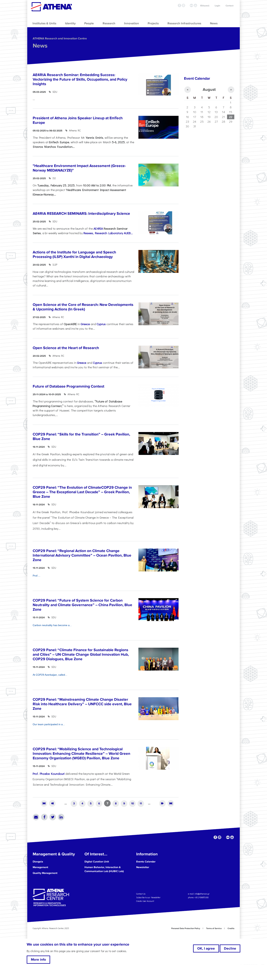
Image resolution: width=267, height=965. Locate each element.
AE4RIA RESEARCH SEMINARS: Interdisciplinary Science (81, 213)
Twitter (52, 817)
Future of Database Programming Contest (68, 386)
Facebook (44, 817)
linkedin (183, 5)
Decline (230, 948)
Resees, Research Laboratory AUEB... (108, 233)
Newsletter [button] (142, 867)
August (209, 89)
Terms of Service (214, 928)
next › (162, 803)
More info (38, 960)
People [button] (89, 23)
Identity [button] (70, 23)
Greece (85, 324)
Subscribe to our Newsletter (148, 897)
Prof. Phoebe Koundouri (49, 773)
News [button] (214, 23)
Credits (231, 928)
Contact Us (140, 893)
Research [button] (109, 23)
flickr (191, 5)
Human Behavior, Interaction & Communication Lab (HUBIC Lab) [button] (104, 869)
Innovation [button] (131, 23)
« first (44, 803)
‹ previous (52, 803)
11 (141, 803)
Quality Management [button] (45, 873)
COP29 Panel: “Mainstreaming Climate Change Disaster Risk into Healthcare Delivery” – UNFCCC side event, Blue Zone (82, 704)
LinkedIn (61, 817)
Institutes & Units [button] (44, 23)
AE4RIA (98, 228)
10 (132, 803)
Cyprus (101, 324)
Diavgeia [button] (38, 861)
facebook (179, 5)
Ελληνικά (204, 5)
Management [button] (40, 867)
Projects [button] (153, 23)
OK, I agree (206, 948)
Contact (229, 5)
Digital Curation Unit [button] (96, 861)
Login (217, 5)
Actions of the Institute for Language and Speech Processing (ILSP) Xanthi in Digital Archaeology (74, 254)
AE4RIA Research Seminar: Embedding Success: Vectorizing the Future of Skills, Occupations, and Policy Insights (80, 79)
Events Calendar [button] (145, 861)
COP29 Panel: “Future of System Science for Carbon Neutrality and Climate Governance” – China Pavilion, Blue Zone (82, 605)
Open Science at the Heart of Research (66, 348)
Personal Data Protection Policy (185, 928)
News (40, 45)
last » (170, 803)
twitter (187, 5)
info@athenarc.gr (202, 893)
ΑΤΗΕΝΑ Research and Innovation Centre (60, 38)
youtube (195, 5)
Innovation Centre (51, 6)
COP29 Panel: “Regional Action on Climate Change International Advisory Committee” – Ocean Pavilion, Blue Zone (82, 555)
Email (36, 817)
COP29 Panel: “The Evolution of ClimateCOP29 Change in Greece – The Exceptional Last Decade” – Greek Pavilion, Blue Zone (82, 492)
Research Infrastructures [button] (184, 23)
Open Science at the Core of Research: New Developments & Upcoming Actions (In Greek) (83, 307)
